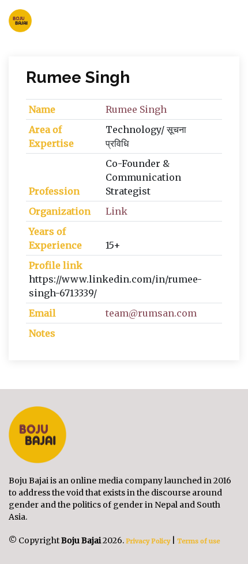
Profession (54, 191)
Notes (42, 333)
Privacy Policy (147, 541)
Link (116, 211)
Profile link (55, 265)
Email (42, 313)
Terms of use (198, 541)
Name (42, 109)
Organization (60, 211)
